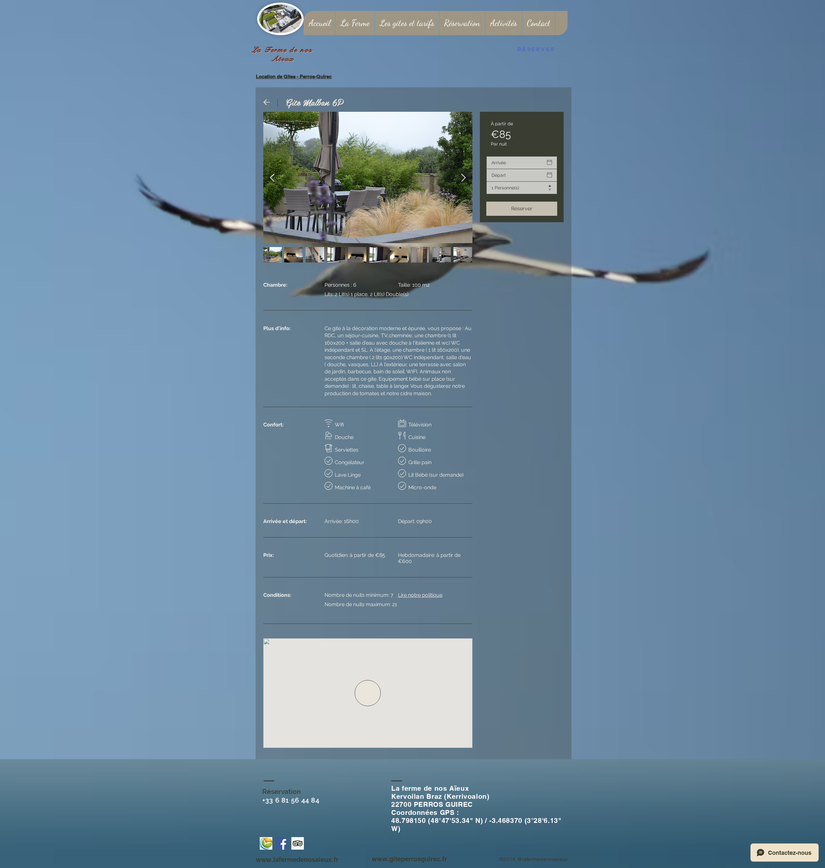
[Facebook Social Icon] (282, 843)
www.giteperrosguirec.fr (409, 859)
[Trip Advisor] (297, 843)
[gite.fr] (266, 843)
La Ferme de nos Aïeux (283, 54)
